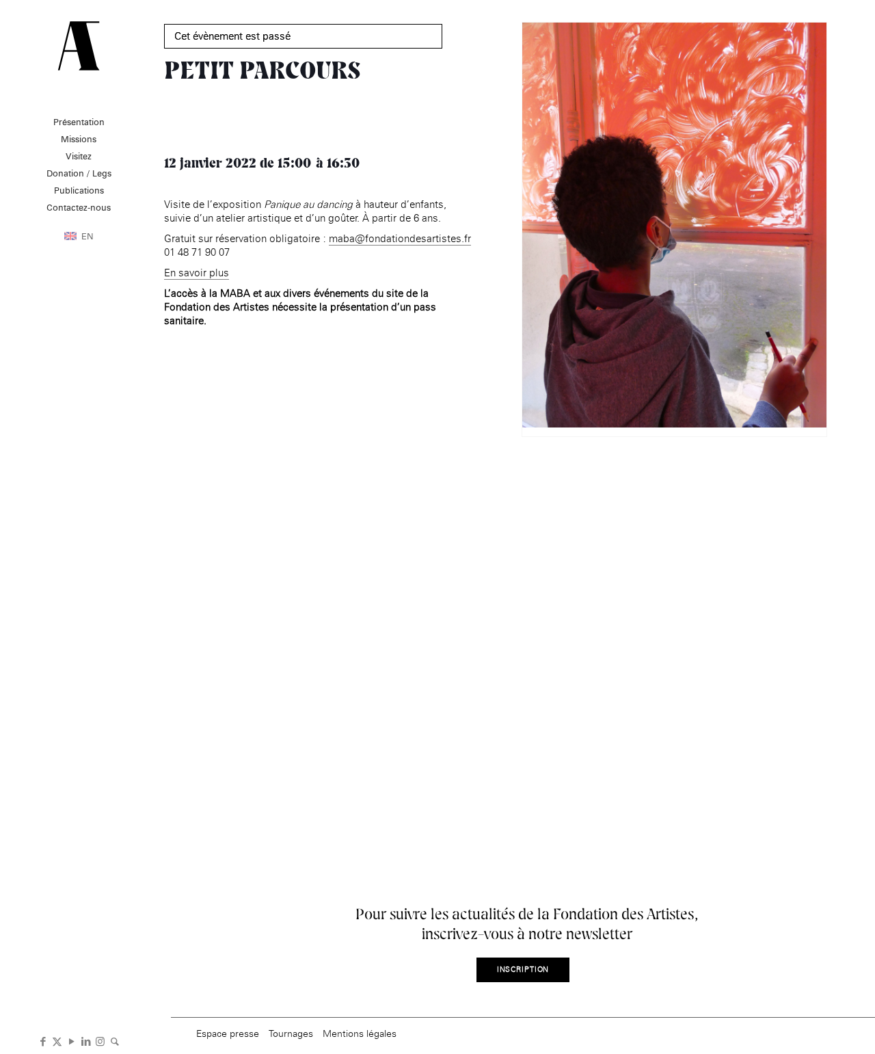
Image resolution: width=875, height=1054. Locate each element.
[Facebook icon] (43, 1040)
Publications (79, 190)
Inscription (523, 969)
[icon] (114, 1040)
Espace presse (227, 1033)
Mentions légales (359, 1033)
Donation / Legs (78, 173)
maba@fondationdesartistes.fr (400, 238)
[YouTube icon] (71, 1040)
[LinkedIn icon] (86, 1040)
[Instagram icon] (100, 1040)
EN (87, 235)
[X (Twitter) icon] (57, 1040)
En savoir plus (196, 272)
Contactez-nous (78, 207)
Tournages (291, 1033)
